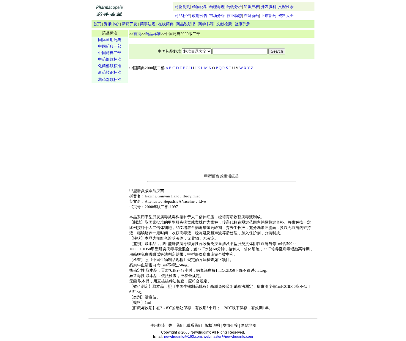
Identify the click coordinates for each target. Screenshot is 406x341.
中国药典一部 (109, 46)
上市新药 (268, 15)
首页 (97, 24)
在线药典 (166, 24)
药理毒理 (217, 6)
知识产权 (251, 6)
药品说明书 (186, 24)
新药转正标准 (109, 72)
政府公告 (199, 15)
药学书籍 (206, 24)
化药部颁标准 (109, 66)
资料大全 (286, 15)
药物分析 (234, 6)
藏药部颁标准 (109, 79)
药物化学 (199, 6)
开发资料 (268, 6)
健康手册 (242, 24)
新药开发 (129, 24)
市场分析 (217, 15)
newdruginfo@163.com (183, 336)
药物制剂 (182, 6)
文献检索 (286, 6)
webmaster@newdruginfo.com (228, 336)
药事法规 (147, 24)
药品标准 (182, 15)
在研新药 (251, 15)
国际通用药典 (109, 39)
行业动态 (234, 15)
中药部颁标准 (109, 59)
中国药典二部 (109, 53)
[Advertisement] (110, 177)
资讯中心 (111, 24)
